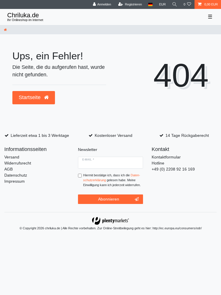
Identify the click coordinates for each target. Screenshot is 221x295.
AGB (8, 169)
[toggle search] (174, 4)
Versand (11, 157)
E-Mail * (88, 159)
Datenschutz (15, 175)
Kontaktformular (166, 157)
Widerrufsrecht (17, 163)
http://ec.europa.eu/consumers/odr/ (177, 228)
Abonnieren (108, 199)
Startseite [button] (30, 97)
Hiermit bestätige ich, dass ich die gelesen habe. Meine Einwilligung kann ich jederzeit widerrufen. (112, 180)
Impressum (14, 181)
